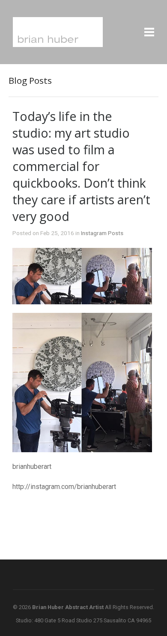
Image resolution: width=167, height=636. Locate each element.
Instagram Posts (102, 233)
